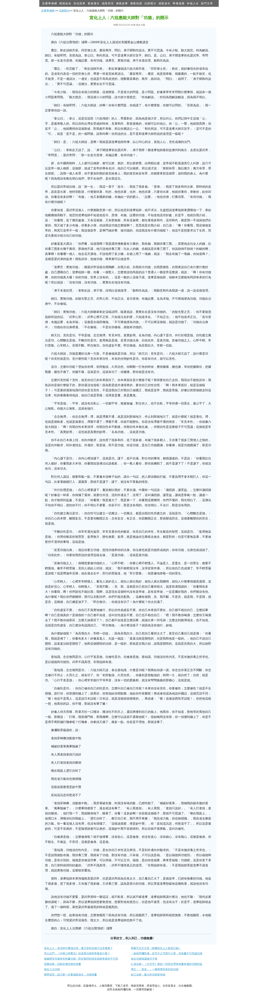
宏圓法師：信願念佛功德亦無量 (62, 963)
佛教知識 (136, 3)
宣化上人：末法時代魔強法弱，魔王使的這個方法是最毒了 (78, 948)
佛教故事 (122, 3)
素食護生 (94, 3)
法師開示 (150, 3)
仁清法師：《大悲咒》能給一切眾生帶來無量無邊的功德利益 (166, 963)
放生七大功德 (52, 969)
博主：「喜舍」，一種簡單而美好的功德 (154, 969)
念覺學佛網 (49, 3)
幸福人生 (193, 3)
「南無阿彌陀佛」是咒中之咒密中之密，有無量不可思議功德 (166, 953)
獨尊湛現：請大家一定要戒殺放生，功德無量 (70, 974)
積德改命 (65, 3)
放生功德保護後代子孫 (144, 958)
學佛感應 (179, 3)
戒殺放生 (164, 3)
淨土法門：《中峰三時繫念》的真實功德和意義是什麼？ (77, 953)
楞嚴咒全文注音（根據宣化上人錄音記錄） (156, 948)
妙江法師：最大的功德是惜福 (148, 974)
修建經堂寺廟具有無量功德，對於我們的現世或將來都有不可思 (81, 958)
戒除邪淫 (108, 3)
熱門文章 (207, 3)
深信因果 (79, 3)
